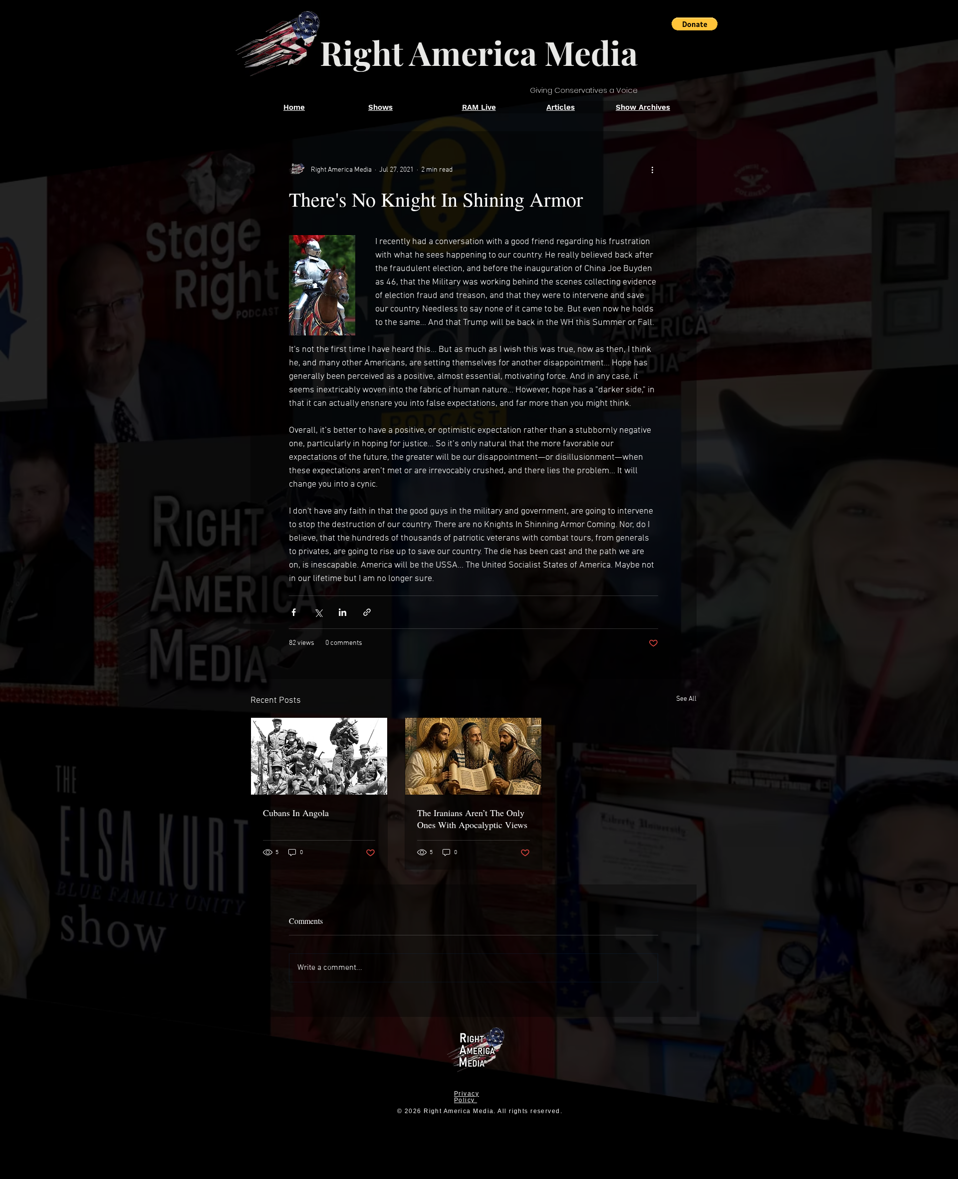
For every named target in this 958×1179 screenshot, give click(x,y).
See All (686, 699)
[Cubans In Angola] (319, 756)
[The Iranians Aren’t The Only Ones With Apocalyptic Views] (473, 756)
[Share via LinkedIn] (342, 612)
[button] (695, 23)
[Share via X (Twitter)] (318, 612)
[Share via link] (367, 612)
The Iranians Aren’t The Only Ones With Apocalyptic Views (472, 819)
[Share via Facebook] (293, 612)
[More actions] (652, 170)
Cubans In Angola (296, 813)
